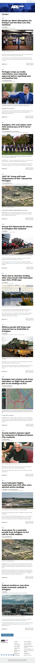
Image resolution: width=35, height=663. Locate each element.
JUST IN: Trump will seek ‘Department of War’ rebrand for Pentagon (17, 178)
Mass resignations (5, 619)
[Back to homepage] (3, 1)
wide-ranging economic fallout (25, 624)
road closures (12, 263)
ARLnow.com (16, 131)
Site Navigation (17, 655)
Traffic (3, 18)
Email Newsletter (17, 644)
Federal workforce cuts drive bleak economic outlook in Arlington (15, 587)
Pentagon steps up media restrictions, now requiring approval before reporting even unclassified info (16, 75)
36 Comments (30, 475)
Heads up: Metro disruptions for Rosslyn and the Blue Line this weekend (17, 22)
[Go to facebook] (4, 655)
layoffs (9, 619)
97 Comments (30, 218)
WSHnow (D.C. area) (27, 655)
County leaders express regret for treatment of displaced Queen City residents (17, 435)
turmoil (13, 619)
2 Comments (30, 425)
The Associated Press (7, 80)
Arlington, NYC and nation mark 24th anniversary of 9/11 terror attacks (16, 127)
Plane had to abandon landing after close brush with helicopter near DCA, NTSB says (17, 278)
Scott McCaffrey (6, 439)
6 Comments (30, 319)
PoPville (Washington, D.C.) (29, 649)
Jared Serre (5, 282)
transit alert (4, 60)
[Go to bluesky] (13, 655)
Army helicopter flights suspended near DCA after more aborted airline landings (17, 485)
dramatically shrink (18, 622)
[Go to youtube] (8, 655)
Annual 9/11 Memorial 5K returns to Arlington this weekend (17, 227)
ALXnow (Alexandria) (27, 643)
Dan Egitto (5, 27)
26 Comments (30, 522)
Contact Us (16, 643)
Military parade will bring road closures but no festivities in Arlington (16, 329)
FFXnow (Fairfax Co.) (27, 644)
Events (3, 224)
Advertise (16, 641)
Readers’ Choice (17, 653)
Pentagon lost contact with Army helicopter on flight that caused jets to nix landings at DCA (17, 381)
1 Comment (31, 64)
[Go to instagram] (6, 655)
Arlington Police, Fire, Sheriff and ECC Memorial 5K (12, 261)
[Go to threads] (11, 655)
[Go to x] (1, 655)
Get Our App (29, 1)
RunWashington (27, 653)
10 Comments (30, 168)
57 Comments (30, 371)
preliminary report (21, 314)
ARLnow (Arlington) (27, 641)
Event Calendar (17, 646)
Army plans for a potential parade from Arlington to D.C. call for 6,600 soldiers (15, 532)
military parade (9, 361)
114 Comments (30, 577)
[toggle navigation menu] (33, 1)
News (3, 69)
